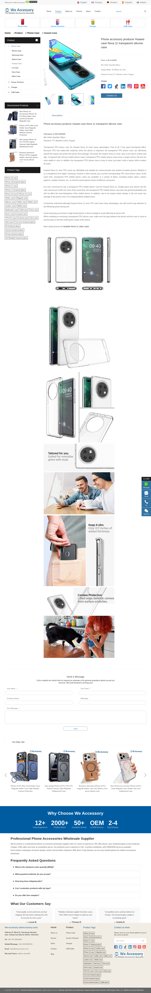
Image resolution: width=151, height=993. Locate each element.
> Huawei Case (49, 33)
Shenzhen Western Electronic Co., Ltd (33, 990)
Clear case (34, 210)
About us (68, 11)
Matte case (32, 202)
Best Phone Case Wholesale (74, 990)
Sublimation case (11, 210)
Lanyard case (21, 214)
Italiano (143, 2)
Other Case (16, 76)
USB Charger (111, 990)
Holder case (9, 198)
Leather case (10, 206)
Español (128, 2)
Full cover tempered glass (24, 222)
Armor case (9, 214)
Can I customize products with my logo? (33, 888)
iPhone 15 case (25, 194)
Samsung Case (17, 55)
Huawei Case (17, 63)
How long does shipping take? (28, 881)
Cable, (118, 990)
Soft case (24, 210)
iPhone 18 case (11, 178)
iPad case (9, 222)
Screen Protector (17, 82)
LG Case (15, 68)
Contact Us (111, 95)
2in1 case (34, 218)
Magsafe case (22, 198)
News (88, 11)
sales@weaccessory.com (19, 949)
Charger (14, 87)
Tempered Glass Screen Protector (95, 990)
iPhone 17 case (11, 186)
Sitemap (61, 990)
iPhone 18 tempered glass (15, 182)
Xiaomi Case (16, 59)
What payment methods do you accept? (33, 874)
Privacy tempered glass (14, 234)
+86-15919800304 (25, 944)
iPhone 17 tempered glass (15, 190)
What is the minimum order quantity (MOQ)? (34, 867)
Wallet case (22, 206)
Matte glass (105, 982)
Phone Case (15, 46)
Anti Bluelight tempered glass (16, 238)
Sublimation (88, 963)
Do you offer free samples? (27, 895)
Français (98, 2)
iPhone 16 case (11, 194)
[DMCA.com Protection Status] (31, 2)
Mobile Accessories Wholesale (134, 990)
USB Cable (15, 92)
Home (49, 11)
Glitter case (22, 202)
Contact (98, 11)
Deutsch (113, 2)
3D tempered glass (12, 226)
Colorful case (23, 218)
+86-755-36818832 (15, 939)
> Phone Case (32, 33)
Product (58, 11)
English (83, 2)
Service (79, 11)
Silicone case (10, 202)
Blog (52, 954)
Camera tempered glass (14, 230)
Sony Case (16, 72)
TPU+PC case (10, 218)
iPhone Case (16, 51)
